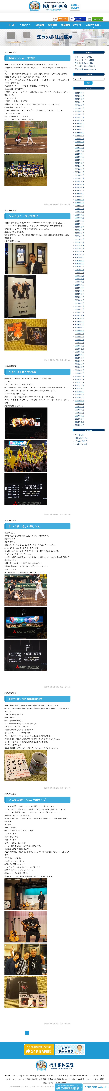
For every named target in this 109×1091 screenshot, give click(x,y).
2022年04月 (79, 230)
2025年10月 (79, 120)
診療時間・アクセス (71, 25)
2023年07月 (79, 190)
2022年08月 (79, 218)
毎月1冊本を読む (81, 438)
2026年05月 (79, 99)
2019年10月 (79, 315)
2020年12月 (79, 273)
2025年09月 (79, 123)
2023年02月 (79, 206)
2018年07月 (79, 361)
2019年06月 (79, 327)
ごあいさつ (25, 25)
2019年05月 (79, 331)
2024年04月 (79, 166)
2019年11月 (79, 312)
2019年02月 (79, 340)
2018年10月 (79, 352)
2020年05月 (79, 294)
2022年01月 (79, 236)
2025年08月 (79, 126)
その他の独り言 (81, 441)
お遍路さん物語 (81, 444)
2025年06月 (79, 133)
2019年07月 (79, 324)
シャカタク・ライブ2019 (23, 216)
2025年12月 (79, 114)
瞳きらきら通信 (78, 1079)
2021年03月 (79, 263)
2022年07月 (79, 221)
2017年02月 (79, 413)
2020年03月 (79, 300)
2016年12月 (79, 419)
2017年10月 (79, 388)
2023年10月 (79, 181)
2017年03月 (79, 410)
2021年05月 (79, 261)
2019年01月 (79, 343)
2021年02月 (79, 267)
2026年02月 (79, 108)
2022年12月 (79, 209)
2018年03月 (79, 373)
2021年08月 (79, 251)
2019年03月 (79, 337)
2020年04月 (79, 297)
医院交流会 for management (25, 698)
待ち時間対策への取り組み (47, 1076)
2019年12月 (79, 309)
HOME (11, 25)
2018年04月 (79, 370)
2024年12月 (79, 148)
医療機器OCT (32, 1079)
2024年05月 (79, 163)
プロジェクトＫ (92, 1079)
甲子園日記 (79, 435)
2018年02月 (79, 376)
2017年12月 (79, 382)
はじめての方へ (93, 25)
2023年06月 (79, 193)
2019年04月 (79, 334)
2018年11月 (79, 349)
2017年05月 (79, 404)
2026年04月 (79, 102)
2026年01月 (79, 111)
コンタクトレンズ (17, 1079)
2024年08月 (79, 154)
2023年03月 (79, 203)
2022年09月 (79, 215)
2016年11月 (79, 422)
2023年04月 (79, 200)
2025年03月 (79, 139)
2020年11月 (79, 276)
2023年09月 (79, 184)
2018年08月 (79, 358)
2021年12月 (79, 239)
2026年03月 (79, 105)
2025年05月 (79, 136)
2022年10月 (79, 212)
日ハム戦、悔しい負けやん (24, 526)
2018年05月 (79, 367)
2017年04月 (79, 407)
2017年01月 (79, 416)
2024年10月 (79, 151)
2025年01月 (79, 145)
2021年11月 (79, 242)
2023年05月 (79, 197)
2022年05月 (79, 227)
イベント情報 (61, 1083)
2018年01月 (79, 379)
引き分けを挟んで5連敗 (22, 371)
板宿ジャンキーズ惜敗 (22, 58)
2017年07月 (79, 398)
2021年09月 (79, 248)
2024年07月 (79, 157)
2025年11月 (79, 117)
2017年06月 (79, 401)
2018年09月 (79, 355)
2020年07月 (79, 288)
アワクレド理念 (29, 1076)
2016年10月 (79, 425)
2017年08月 (79, 395)
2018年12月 (79, 346)
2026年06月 (79, 96)
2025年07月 (79, 129)
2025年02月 (79, 142)
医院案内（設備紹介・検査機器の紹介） (74, 1076)
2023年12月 (79, 175)
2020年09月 (79, 282)
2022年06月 (79, 224)
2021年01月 (79, 270)
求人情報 (42, 1079)
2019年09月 (79, 318)
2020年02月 (79, 303)
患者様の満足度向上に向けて (59, 1079)
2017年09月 (79, 391)
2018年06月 (79, 364)
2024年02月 (79, 169)
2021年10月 (79, 245)
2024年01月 (79, 172)
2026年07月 (79, 93)
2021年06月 (79, 257)
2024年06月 (79, 160)
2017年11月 (79, 385)
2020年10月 (79, 279)
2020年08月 (79, 285)
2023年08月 (79, 187)
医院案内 (39, 25)
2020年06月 (79, 291)
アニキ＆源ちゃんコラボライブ (27, 799)
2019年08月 (79, 321)
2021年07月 (79, 254)
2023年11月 (79, 178)
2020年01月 (79, 306)
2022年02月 (79, 233)
